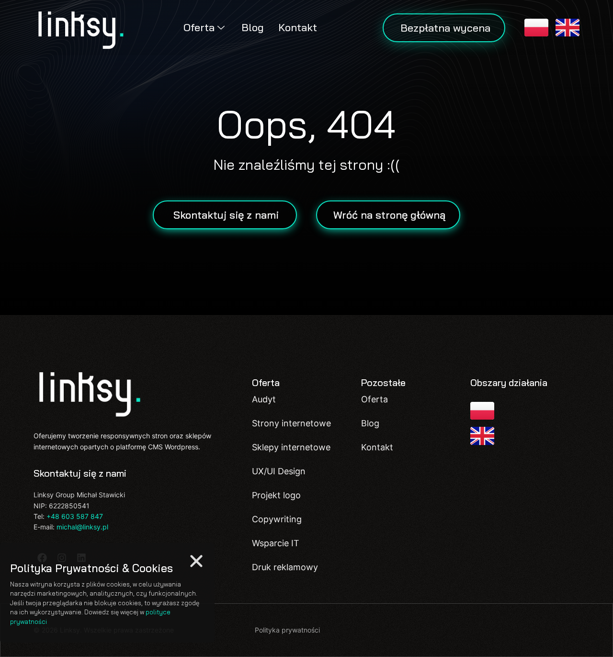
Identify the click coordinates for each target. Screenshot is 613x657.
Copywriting (277, 519)
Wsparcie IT (275, 543)
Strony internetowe (291, 423)
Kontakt (297, 27)
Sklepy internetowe (291, 447)
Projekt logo (276, 495)
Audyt (264, 399)
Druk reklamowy (285, 567)
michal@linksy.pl (82, 527)
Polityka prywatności (287, 630)
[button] (196, 561)
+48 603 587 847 (74, 516)
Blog (252, 27)
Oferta (199, 27)
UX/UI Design (279, 471)
